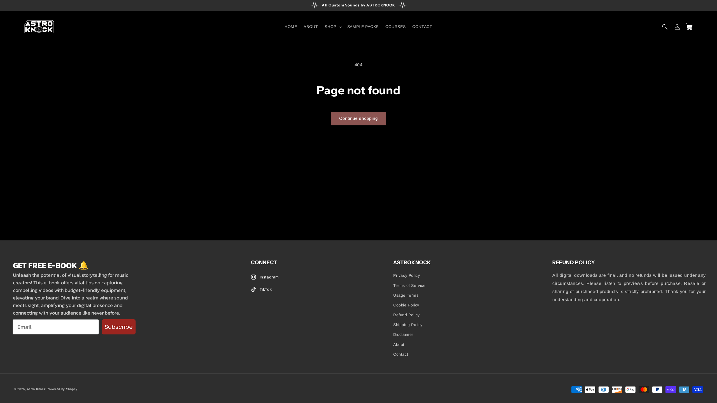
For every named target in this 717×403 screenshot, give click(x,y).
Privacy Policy (406, 275)
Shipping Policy (408, 324)
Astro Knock (36, 389)
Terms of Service (409, 285)
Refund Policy (406, 315)
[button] (332, 26)
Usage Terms (406, 295)
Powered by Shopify (62, 389)
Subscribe (119, 327)
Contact (400, 354)
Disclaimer (403, 334)
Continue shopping (358, 118)
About (398, 344)
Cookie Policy (406, 305)
